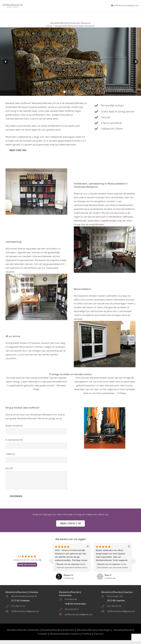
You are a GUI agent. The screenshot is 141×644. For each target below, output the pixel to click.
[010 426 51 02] (8, 606)
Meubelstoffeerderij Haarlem (65, 633)
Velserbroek (80, 220)
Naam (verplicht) (14, 425)
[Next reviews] (133, 560)
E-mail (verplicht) (14, 439)
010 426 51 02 (18, 606)
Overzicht (98, 633)
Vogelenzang (107, 220)
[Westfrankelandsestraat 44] (8, 596)
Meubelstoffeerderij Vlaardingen (94, 629)
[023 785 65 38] (104, 606)
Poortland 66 (71, 599)
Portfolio (86, 633)
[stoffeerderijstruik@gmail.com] (8, 611)
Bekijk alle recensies (27, 564)
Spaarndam (93, 220)
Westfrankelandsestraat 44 (24, 596)
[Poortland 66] (62, 599)
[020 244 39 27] (62, 609)
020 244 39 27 (72, 609)
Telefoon (10, 454)
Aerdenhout (115, 216)
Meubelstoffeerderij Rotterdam (23, 629)
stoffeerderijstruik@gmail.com (25, 611)
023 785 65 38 (114, 606)
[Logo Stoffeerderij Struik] (12, 5)
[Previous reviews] (51, 560)
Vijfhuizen (128, 216)
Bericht (9, 468)
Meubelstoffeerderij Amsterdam (57, 629)
